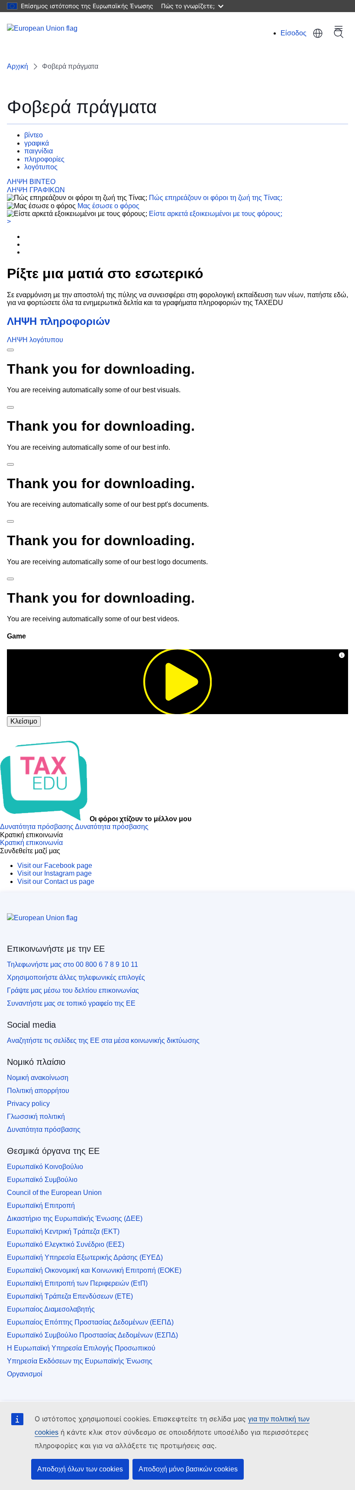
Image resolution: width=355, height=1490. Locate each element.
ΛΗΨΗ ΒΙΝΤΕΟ (31, 181)
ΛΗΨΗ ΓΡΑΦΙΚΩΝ (36, 190)
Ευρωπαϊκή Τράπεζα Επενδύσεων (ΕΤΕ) (70, 1296)
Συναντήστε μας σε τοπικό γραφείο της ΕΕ (71, 1003)
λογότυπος (41, 167)
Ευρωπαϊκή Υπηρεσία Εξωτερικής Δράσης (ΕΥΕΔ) (85, 1257)
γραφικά (36, 143)
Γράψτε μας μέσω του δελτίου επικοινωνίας (73, 990)
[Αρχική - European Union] (42, 33)
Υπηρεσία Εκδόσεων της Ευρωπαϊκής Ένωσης (79, 1361)
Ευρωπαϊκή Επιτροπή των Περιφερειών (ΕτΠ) (77, 1283)
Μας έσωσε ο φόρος (108, 206)
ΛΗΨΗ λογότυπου (35, 339)
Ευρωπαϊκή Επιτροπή (41, 1205)
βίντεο (33, 135)
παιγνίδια (38, 151)
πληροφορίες (44, 159)
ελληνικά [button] (317, 33)
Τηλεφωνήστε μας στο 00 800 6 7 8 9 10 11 (72, 964)
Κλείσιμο (23, 721)
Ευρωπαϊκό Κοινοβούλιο (45, 1166)
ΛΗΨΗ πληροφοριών (58, 321)
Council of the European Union (54, 1192)
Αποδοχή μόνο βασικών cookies (188, 1469)
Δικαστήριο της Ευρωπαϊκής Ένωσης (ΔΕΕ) (74, 1218)
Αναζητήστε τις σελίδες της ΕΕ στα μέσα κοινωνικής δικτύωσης (103, 1040)
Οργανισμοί (24, 1374)
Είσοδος (294, 33)
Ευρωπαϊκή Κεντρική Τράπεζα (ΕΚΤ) (63, 1231)
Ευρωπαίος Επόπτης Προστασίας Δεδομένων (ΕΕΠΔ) (90, 1322)
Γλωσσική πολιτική (36, 1116)
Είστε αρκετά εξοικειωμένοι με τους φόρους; (215, 213)
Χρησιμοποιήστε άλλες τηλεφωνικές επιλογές (76, 977)
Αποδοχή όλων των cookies (80, 1469)
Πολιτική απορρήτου (38, 1090)
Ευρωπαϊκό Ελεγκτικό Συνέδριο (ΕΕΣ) (65, 1244)
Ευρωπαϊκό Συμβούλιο (42, 1179)
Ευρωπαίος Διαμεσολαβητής (51, 1309)
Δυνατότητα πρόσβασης (44, 1129)
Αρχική (17, 66)
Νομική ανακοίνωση (37, 1077)
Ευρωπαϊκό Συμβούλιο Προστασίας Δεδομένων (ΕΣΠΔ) (92, 1335)
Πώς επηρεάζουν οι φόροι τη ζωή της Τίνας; (215, 197)
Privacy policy (28, 1103)
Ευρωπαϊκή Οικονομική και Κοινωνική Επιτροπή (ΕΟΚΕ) (94, 1270)
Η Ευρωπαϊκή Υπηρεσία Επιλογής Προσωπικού (81, 1348)
